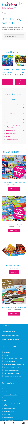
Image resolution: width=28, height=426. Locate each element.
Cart (22, 422)
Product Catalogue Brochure (11, 370)
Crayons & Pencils (10, 114)
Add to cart (14, 272)
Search (14, 423)
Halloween (9, 123)
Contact (6, 355)
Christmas (8, 111)
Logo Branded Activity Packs (11, 373)
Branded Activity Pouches (12, 105)
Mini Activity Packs (11, 133)
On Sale (8, 136)
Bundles (8, 108)
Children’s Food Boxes (9, 361)
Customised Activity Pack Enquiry (12, 376)
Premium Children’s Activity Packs (13, 358)
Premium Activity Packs (12, 139)
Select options (7, 82)
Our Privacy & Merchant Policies (10, 335)
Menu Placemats (10, 130)
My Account (7, 352)
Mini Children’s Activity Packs (11, 367)
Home (5, 13)
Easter (7, 117)
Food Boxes (9, 120)
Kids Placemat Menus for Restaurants (14, 364)
